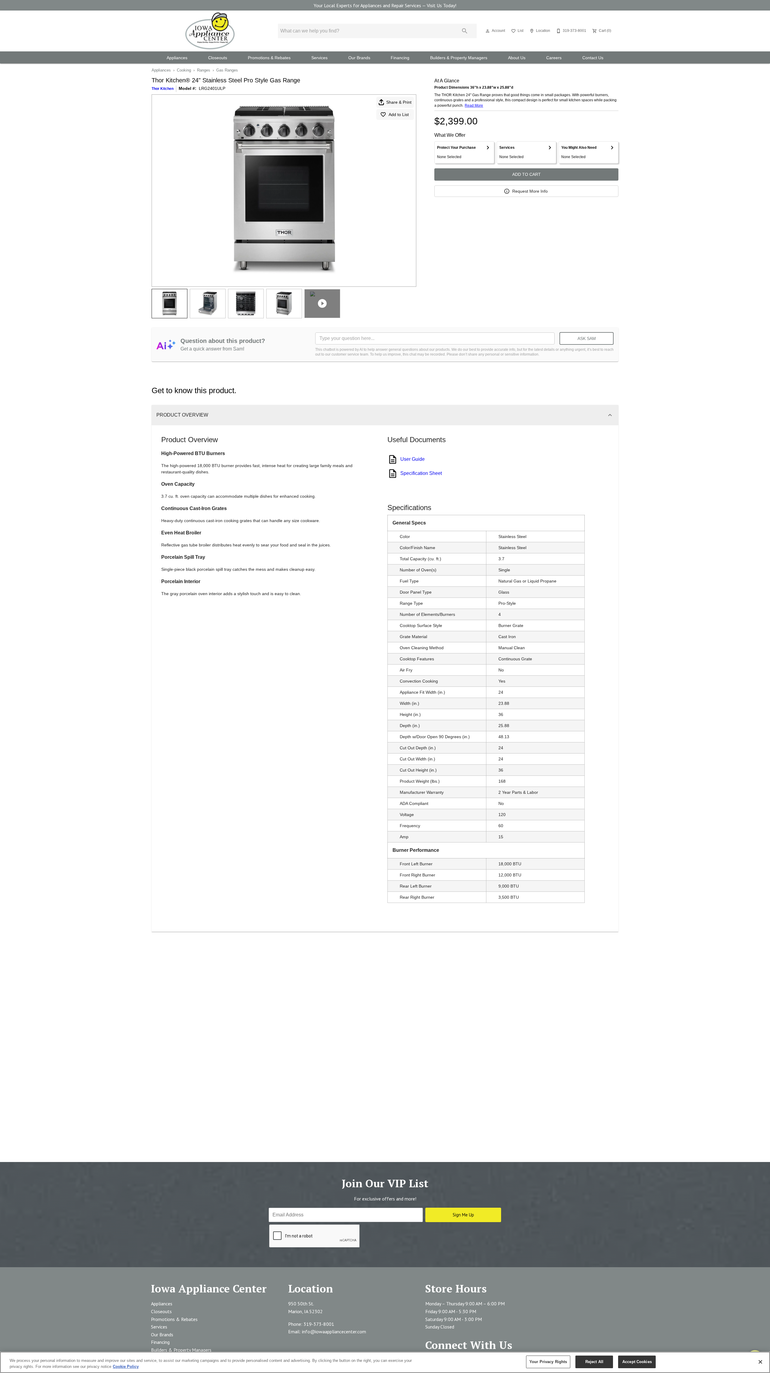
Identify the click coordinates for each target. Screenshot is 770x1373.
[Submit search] (464, 31)
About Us (516, 58)
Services (319, 58)
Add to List (399, 114)
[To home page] (210, 31)
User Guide (412, 459)
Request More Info (530, 191)
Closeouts (217, 58)
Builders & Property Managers (458, 58)
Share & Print (398, 102)
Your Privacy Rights (548, 1361)
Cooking (184, 70)
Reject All (594, 1361)
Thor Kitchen (163, 89)
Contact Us (592, 58)
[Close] (760, 1361)
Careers (554, 58)
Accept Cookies (637, 1361)
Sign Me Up (463, 1215)
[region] (385, 1362)
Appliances (177, 58)
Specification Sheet (421, 473)
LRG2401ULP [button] (212, 88)
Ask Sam (587, 338)
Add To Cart (526, 174)
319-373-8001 (318, 1324)
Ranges (203, 70)
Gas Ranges (227, 70)
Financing (400, 58)
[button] (487, 31)
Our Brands (359, 58)
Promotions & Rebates (269, 58)
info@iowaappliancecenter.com (334, 1332)
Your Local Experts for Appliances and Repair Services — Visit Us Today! (385, 5)
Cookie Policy (126, 1366)
